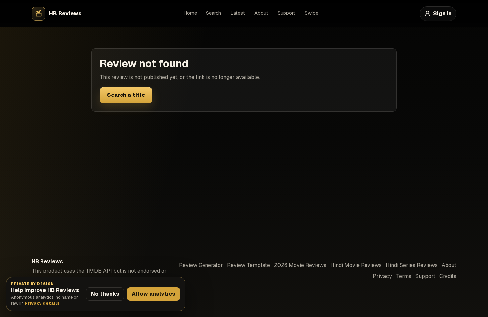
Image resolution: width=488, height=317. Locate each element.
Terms (403, 276)
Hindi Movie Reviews (356, 265)
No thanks (105, 293)
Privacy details (42, 303)
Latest (237, 13)
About (261, 13)
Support (286, 13)
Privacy (382, 276)
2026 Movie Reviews (300, 265)
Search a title (126, 95)
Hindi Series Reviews (412, 265)
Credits (447, 276)
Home (190, 13)
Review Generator (201, 265)
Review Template (248, 265)
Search (213, 13)
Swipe (311, 13)
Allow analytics (153, 293)
